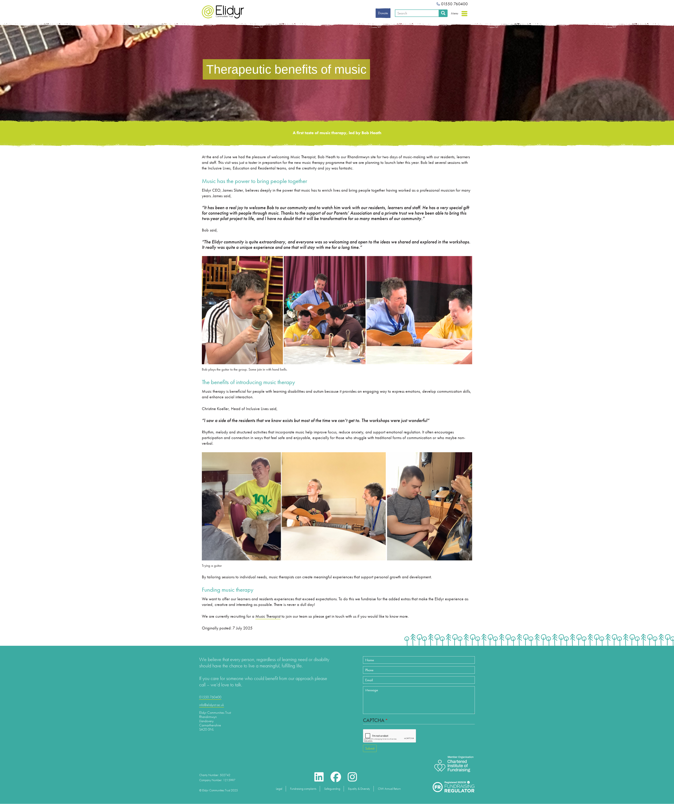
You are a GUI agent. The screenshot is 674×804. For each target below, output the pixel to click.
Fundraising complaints (303, 789)
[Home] (223, 11)
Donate (383, 13)
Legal (279, 789)
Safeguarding (332, 789)
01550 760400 (454, 3)
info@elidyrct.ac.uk (211, 704)
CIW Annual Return (389, 789)
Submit (369, 748)
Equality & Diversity (359, 789)
